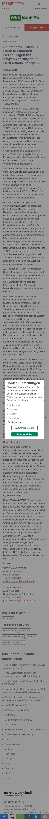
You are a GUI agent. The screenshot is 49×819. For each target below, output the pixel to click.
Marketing (14, 418)
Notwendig (14, 405)
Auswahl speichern (24, 428)
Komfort (13, 409)
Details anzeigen (16, 422)
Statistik (13, 414)
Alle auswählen (24, 434)
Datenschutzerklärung (17, 400)
